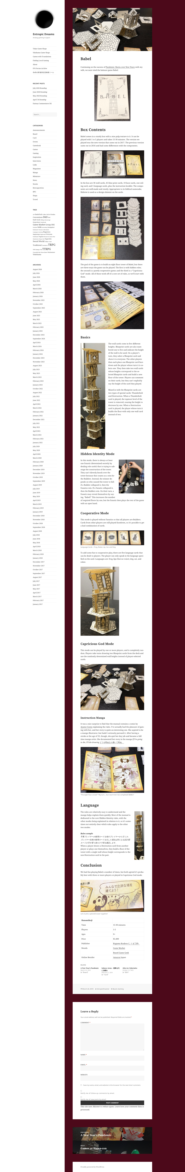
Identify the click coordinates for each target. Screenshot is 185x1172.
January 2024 (38, 354)
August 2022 (37, 393)
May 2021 (36, 427)
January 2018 (38, 558)
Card (34, 138)
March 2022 (37, 408)
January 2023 (38, 385)
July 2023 (36, 369)
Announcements (39, 130)
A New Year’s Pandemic (90, 968)
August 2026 (37, 269)
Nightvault (43, 234)
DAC (49, 217)
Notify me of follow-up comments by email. (97, 1093)
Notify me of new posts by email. (93, 1099)
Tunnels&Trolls (36, 252)
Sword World (38, 241)
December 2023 (38, 358)
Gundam (35, 227)
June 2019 (36, 493)
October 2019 (38, 477)
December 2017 (38, 562)
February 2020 (38, 462)
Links (35, 165)
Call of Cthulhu (50, 214)
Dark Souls (36, 220)
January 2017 (38, 604)
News (35, 180)
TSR (41, 249)
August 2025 (37, 312)
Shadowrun (36, 239)
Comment (85, 1023)
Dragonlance (36, 222)
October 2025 (38, 304)
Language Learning (38, 232)
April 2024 (36, 342)
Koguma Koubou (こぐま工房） (126, 943)
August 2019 (37, 485)
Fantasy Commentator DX (42, 103)
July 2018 (36, 535)
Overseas (49, 234)
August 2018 (37, 531)
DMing (42, 220)
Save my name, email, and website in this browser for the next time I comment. (112, 1085)
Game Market (39, 224)
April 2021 (36, 431)
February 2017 (38, 600)
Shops (35, 196)
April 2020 (36, 454)
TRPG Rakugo (36, 249)
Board (35, 134)
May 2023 (36, 373)
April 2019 (36, 500)
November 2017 (39, 566)
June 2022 (36, 400)
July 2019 (36, 489)
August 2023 (37, 366)
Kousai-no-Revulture (44, 229)
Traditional (37, 245)
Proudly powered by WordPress (92, 1167)
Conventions (38, 217)
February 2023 (38, 381)
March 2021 (37, 435)
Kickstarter (35, 229)
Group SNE (50, 225)
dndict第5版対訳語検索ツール (43, 72)
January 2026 (38, 296)
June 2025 (36, 316)
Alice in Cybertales (130, 968)
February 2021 (38, 439)
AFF (34, 214)
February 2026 (38, 292)
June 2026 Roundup (40, 92)
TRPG (51, 245)
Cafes (44, 214)
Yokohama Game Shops (41, 53)
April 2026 (36, 285)
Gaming (36, 153)
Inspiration (37, 157)
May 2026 (36, 281)
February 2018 (38, 554)
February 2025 (38, 327)
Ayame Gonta (86, 727)
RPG (34, 192)
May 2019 (36, 496)
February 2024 (38, 350)
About (35, 64)
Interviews (37, 161)
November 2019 (39, 473)
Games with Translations (42, 57)
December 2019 (38, 469)
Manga (35, 172)
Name (84, 1055)
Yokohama (37, 254)
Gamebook (37, 146)
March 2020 (37, 458)
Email (84, 1065)
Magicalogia (36, 234)
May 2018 (36, 543)
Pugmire (41, 236)
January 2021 (38, 443)
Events (35, 142)
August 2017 (37, 577)
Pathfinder (35, 236)
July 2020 (36, 446)
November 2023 (39, 362)
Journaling (44, 227)
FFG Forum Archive (40, 68)
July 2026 (36, 273)
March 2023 (37, 377)
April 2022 (36, 404)
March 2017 (37, 596)
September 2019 (39, 481)
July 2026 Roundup (40, 88)
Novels (35, 184)
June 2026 (36, 277)
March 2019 (37, 504)
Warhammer (51, 252)
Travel (35, 199)
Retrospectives (38, 188)
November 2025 (39, 300)
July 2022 (36, 396)
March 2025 (37, 323)
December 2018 (38, 516)
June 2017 (36, 585)
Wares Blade (44, 252)
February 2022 (38, 412)
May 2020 (36, 450)
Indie (40, 227)
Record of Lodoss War (49, 236)
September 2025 (39, 308)
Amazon (116, 957)
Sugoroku (48, 239)
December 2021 (38, 419)
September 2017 (39, 573)
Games (35, 149)
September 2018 (39, 527)
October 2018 (38, 523)
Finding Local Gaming (41, 60)
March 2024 (37, 346)
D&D (45, 217)
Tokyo (47, 241)
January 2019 (38, 512)
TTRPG (46, 249)
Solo (43, 239)
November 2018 (39, 520)
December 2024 (38, 335)
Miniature (36, 176)
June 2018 (36, 539)
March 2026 (37, 289)
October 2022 (38, 389)
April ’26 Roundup (39, 100)
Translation (45, 245)
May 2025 (36, 319)
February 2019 (38, 508)
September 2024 (39, 339)
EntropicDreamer (103, 989)
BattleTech (38, 214)
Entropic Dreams (43, 34)
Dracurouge (47, 220)
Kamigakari (51, 227)
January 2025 (38, 331)
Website (84, 1075)
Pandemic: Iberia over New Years (120, 67)
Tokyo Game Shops (40, 49)
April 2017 (36, 593)
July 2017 (36, 581)
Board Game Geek (121, 952)
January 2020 (38, 466)
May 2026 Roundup (40, 96)
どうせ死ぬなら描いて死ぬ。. (112, 742)
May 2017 (36, 589)
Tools (50, 241)
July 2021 (36, 423)
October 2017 (38, 570)
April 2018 (36, 546)
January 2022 (38, 416)
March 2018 (37, 550)
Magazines (37, 169)
